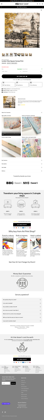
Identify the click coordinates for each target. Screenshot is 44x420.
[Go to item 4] (15, 55)
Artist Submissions (25, 388)
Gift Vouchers (24, 386)
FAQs (22, 392)
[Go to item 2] (7, 55)
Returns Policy (24, 396)
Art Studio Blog (24, 390)
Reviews (22, 384)
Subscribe (13, 383)
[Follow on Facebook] (2, 412)
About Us (23, 380)
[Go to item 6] (22, 55)
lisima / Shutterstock (5, 59)
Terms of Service (24, 398)
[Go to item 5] (19, 55)
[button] (1, 7)
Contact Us (23, 382)
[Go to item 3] (11, 55)
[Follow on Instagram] (5, 412)
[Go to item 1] (3, 55)
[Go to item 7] (26, 55)
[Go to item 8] (30, 55)
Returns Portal (24, 394)
